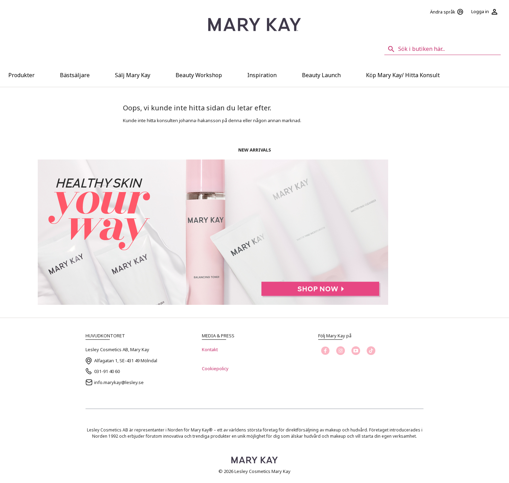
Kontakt (210, 349)
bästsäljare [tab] (75, 75)
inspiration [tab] (262, 75)
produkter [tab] (21, 75)
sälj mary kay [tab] (132, 75)
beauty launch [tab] (321, 75)
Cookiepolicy (215, 368)
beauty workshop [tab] (199, 75)
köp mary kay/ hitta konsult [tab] (403, 75)
